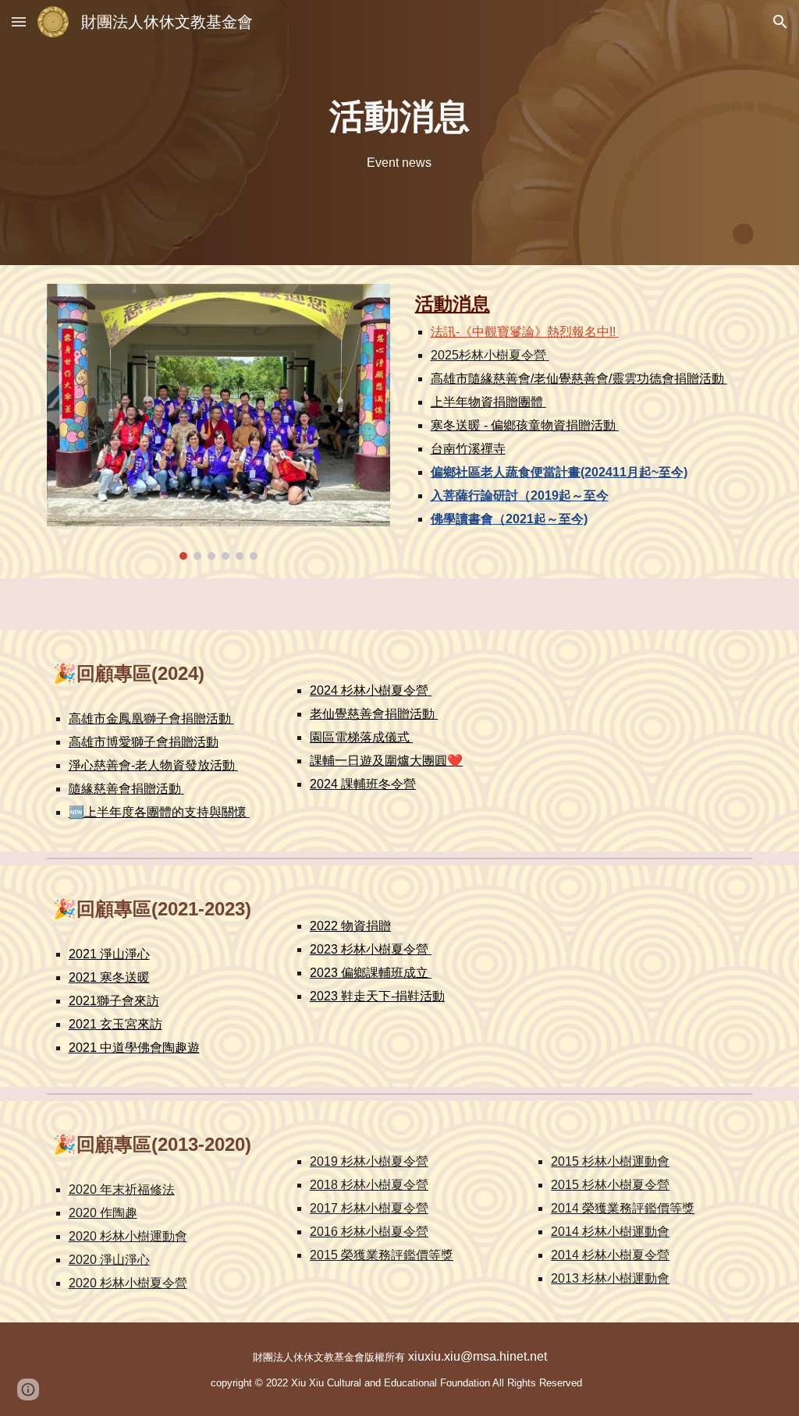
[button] (18, 21)
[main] (399, 133)
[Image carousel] (219, 422)
